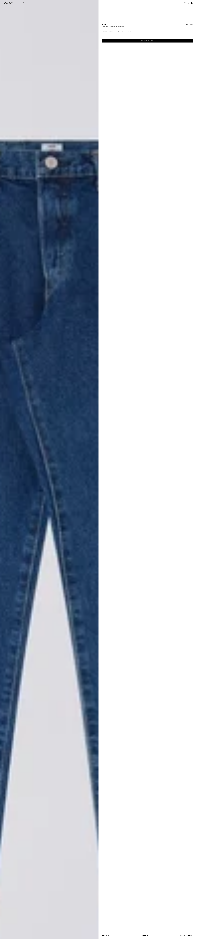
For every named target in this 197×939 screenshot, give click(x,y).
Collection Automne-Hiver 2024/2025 (119, 9)
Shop (104, 9)
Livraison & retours (186, 935)
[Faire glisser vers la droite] (96, 563)
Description (106, 935)
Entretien (145, 935)
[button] (185, 3)
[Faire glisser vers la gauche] (2, 563)
